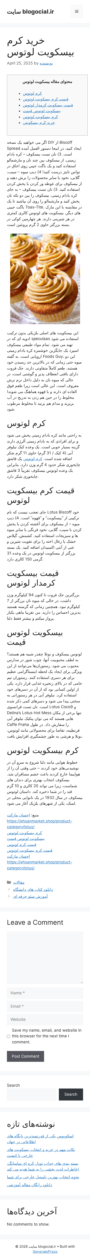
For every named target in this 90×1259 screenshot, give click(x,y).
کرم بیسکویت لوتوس (24, 833)
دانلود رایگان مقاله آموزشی (29, 1185)
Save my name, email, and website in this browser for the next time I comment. (46, 1036)
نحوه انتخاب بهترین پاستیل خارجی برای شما (43, 1177)
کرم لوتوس (32, 93)
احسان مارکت (18, 815)
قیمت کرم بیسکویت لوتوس (29, 850)
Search (13, 1085)
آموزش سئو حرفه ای (30, 896)
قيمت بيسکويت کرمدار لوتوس (48, 105)
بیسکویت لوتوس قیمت (26, 838)
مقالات (18, 882)
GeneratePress (45, 1251)
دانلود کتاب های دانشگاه (33, 889)
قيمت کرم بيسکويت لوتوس (45, 99)
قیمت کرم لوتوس (21, 844)
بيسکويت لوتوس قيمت (42, 111)
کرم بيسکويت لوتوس (40, 116)
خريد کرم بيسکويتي (39, 122)
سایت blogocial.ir (30, 11)
